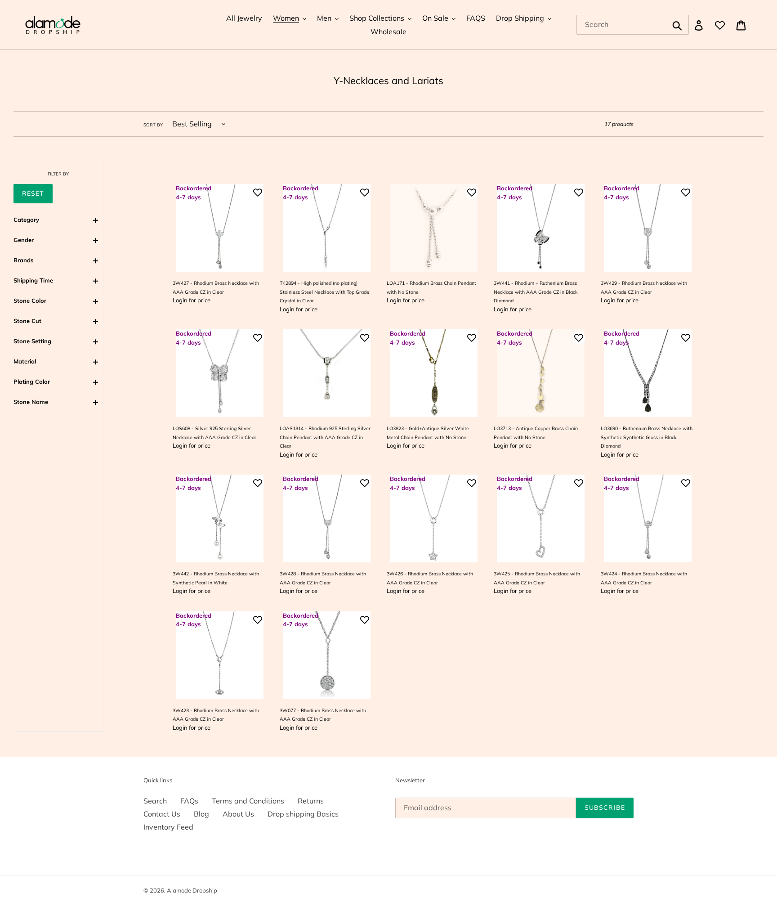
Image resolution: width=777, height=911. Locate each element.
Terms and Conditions (248, 800)
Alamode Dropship (192, 890)
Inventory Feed (168, 826)
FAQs (189, 800)
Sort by (153, 124)
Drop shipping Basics (303, 813)
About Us (238, 813)
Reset (33, 193)
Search (155, 800)
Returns (311, 800)
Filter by (58, 173)
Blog (201, 813)
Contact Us (161, 813)
